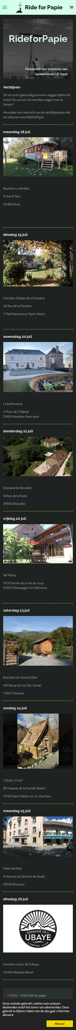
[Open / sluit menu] (4, 7)
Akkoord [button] (60, 1023)
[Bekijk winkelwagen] (71, 7)
